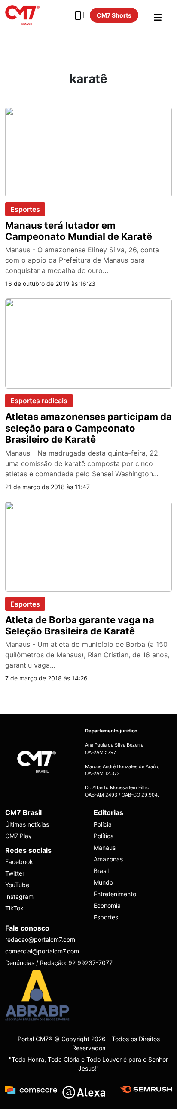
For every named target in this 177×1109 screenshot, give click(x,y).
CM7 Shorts (114, 15)
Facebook (19, 861)
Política (104, 835)
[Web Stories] (79, 15)
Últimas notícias (27, 824)
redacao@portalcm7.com (40, 939)
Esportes (25, 209)
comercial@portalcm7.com (42, 951)
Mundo (103, 882)
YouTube (17, 884)
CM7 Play (18, 835)
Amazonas (108, 859)
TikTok (14, 908)
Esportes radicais (38, 400)
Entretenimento (115, 894)
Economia (107, 905)
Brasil (101, 870)
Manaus (105, 847)
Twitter (14, 873)
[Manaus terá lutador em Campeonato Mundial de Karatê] (88, 151)
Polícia (103, 824)
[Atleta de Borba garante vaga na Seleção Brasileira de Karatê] (88, 546)
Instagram (19, 896)
